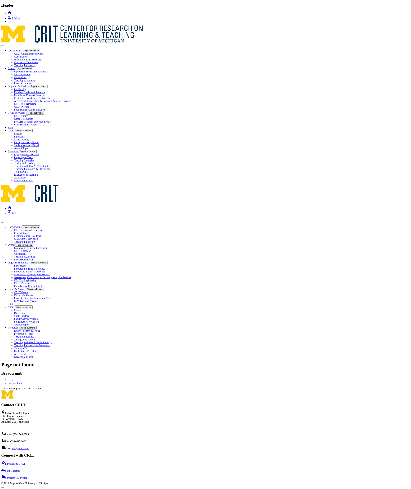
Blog (10, 127)
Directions (19, 136)
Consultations (15, 50)
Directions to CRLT (13, 463)
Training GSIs (21, 171)
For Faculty (20, 89)
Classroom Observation (26, 62)
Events (11, 68)
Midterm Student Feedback (28, 59)
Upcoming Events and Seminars (30, 71)
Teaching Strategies (24, 160)
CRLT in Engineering (25, 103)
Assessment (20, 177)
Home (11, 380)
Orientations (20, 77)
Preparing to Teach (23, 157)
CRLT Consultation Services (28, 53)
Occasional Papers (23, 180)
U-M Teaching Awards (25, 124)
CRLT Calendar (22, 74)
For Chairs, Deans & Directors (29, 95)
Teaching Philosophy (24, 65)
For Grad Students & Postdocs (29, 92)
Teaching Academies (24, 80)
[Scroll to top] (2, 487)
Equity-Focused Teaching (27, 154)
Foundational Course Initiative (29, 109)
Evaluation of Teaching (26, 174)
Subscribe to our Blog (14, 477)
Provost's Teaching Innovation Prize (32, 121)
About (11, 130)
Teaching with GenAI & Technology (33, 166)
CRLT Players (21, 106)
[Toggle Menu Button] (2, 45)
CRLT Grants (21, 116)
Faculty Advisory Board (26, 142)
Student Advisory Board (26, 145)
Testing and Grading (24, 163)
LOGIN (14, 18)
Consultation (20, 56)
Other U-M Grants (23, 118)
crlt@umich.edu (20, 448)
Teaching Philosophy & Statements (32, 169)
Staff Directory (21, 139)
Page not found (15, 383)
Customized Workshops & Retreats (32, 98)
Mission (18, 133)
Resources (13, 151)
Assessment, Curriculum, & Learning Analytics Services (42, 101)
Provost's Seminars (23, 83)
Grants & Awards (17, 112)
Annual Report (21, 148)
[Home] (29, 201)
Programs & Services (19, 86)
